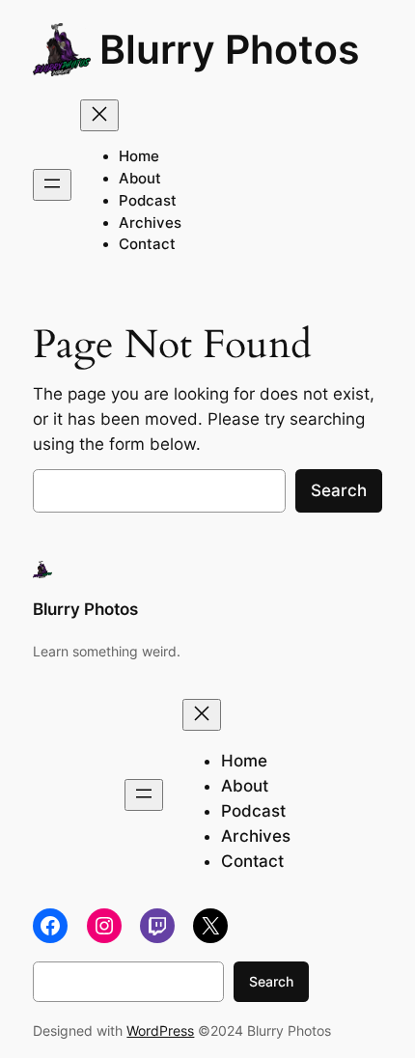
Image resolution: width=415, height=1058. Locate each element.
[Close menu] (99, 115)
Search (339, 490)
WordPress (160, 1030)
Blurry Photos (229, 49)
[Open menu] (52, 185)
